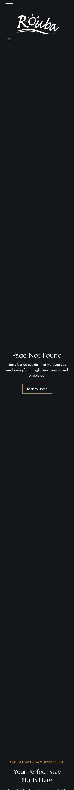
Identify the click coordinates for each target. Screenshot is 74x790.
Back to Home (37, 389)
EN (8, 39)
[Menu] (9, 4)
